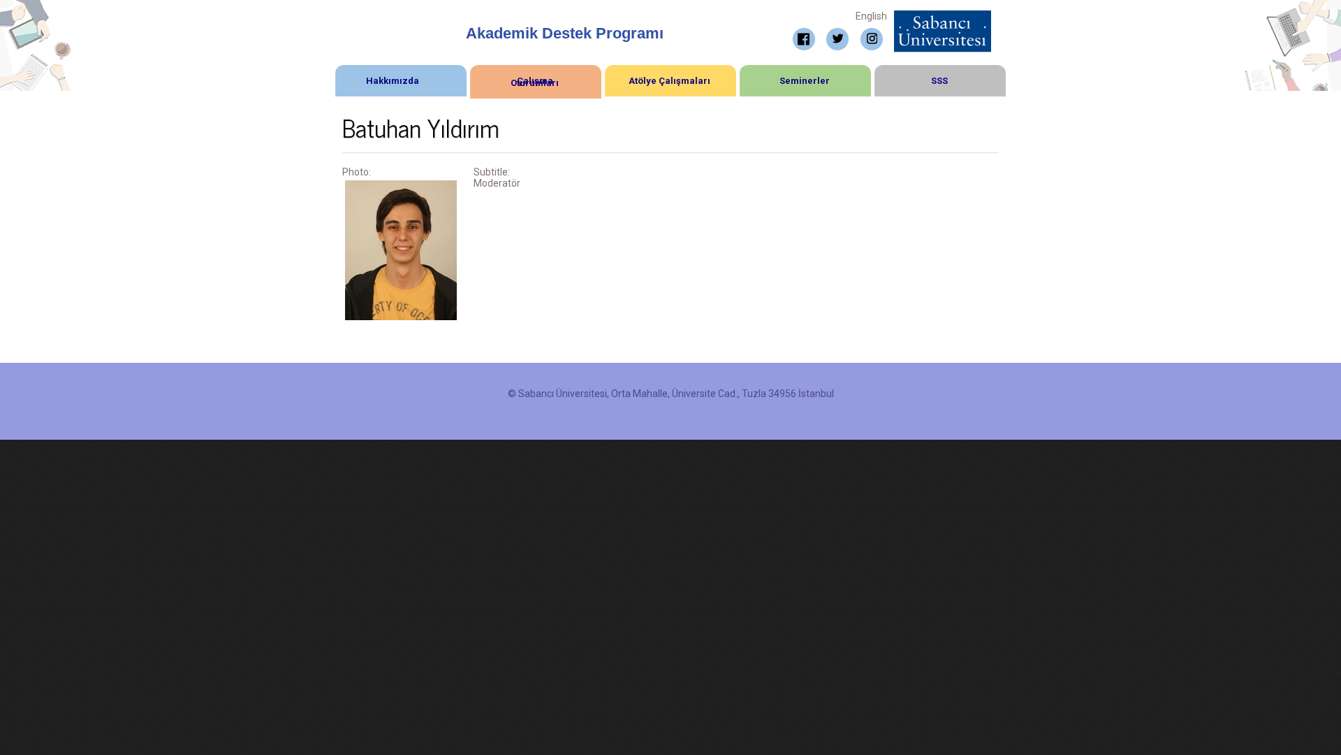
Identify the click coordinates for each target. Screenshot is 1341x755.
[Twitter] (837, 39)
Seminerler (804, 81)
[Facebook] (804, 39)
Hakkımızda (392, 81)
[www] (942, 16)
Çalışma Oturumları (535, 82)
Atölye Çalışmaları (669, 81)
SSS (939, 81)
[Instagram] (872, 39)
